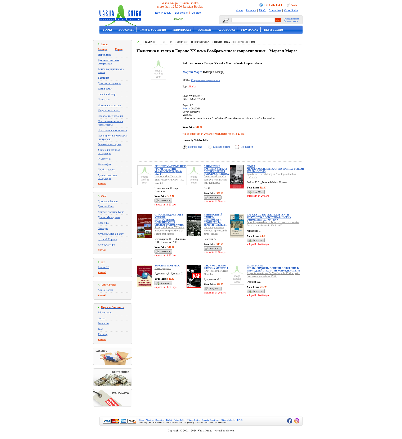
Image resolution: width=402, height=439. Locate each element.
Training (103, 334)
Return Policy (180, 420)
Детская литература (109, 83)
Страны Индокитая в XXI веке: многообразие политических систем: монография (169, 219)
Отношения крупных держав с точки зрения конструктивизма (216, 170)
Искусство (104, 99)
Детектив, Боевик (108, 201)
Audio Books (105, 289)
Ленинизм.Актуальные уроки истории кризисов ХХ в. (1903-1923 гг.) (170, 170)
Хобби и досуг (106, 169)
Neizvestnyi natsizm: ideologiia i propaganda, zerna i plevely (215, 230)
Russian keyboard (291, 19)
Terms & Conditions (210, 420)
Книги (167, 42)
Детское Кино (106, 206)
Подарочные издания (110, 115)
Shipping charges (228, 420)
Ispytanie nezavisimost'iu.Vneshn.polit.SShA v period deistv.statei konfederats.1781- (273, 275)
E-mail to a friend (221, 146)
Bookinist (126, 29)
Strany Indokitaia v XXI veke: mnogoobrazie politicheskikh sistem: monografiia (169, 230)
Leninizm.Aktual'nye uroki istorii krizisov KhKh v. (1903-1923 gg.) (170, 179)
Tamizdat (204, 29)
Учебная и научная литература (109, 151)
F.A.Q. (262, 10)
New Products (163, 12)
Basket (294, 4)
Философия (104, 164)
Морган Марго (192, 72)
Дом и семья (105, 88)
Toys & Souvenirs (153, 29)
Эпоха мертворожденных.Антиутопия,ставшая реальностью (275, 169)
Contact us (275, 10)
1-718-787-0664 (272, 4)
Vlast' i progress (163, 268)
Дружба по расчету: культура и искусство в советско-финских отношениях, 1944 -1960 (269, 217)
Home (239, 10)
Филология (104, 158)
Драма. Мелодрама (109, 217)
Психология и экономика (112, 130)
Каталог (151, 42)
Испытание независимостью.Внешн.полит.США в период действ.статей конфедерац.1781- (274, 268)
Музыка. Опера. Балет (111, 233)
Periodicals (182, 29)
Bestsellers (181, 12)
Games (101, 318)
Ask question (246, 146)
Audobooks (226, 29)
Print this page (195, 146)
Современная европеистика (205, 80)
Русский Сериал (107, 239)
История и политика (109, 105)
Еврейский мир (107, 94)
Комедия (103, 228)
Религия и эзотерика (109, 144)
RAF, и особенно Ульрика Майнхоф (216, 266)
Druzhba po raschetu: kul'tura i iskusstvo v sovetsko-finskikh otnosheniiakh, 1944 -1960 (273, 224)
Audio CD (103, 267)
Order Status (291, 10)
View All (102, 183)
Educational (105, 312)
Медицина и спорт (109, 110)
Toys (100, 328)
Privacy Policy (193, 420)
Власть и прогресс (167, 265)
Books (107, 29)
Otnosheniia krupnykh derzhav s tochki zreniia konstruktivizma (215, 179)
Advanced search (291, 21)
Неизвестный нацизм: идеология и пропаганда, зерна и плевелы (215, 219)
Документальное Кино (111, 211)
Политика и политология (234, 42)
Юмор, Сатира (106, 244)
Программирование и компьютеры (110, 123)
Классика (103, 222)
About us (251, 10)
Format (186, 108)
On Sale (196, 12)
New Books (249, 29)
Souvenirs (103, 323)
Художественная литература (107, 176)
